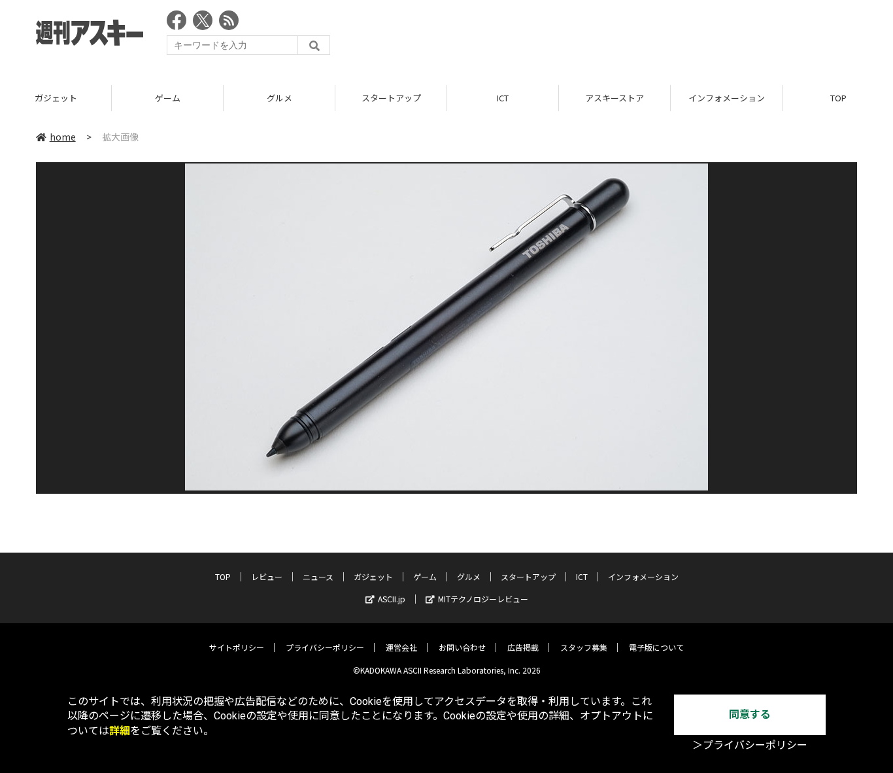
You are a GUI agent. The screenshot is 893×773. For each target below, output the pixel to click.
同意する (750, 714)
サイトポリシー (236, 647)
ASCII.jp (391, 598)
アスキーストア (614, 98)
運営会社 (401, 647)
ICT (503, 98)
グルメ (279, 98)
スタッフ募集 (583, 647)
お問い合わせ (462, 647)
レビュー (266, 576)
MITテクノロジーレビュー (483, 598)
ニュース (318, 576)
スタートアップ (391, 98)
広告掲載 (523, 647)
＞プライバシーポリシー (749, 745)
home (63, 136)
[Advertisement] (619, 36)
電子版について (656, 647)
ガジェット (56, 98)
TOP (223, 576)
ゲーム (167, 98)
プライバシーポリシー (325, 647)
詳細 (119, 731)
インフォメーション (726, 98)
